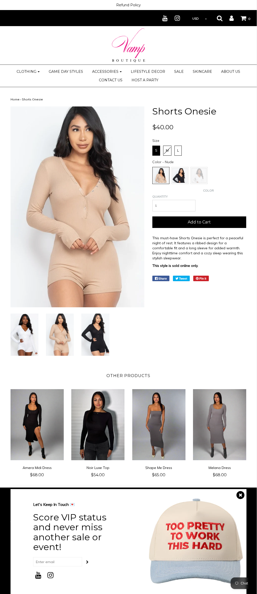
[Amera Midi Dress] (37, 424)
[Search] (216, 18)
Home (15, 99)
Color (208, 190)
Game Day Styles (66, 71)
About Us (230, 71)
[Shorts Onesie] (24, 334)
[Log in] (228, 18)
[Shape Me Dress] (159, 424)
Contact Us (110, 80)
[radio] (156, 151)
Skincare (202, 71)
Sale (179, 71)
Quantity (160, 196)
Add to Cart (199, 222)
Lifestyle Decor (148, 71)
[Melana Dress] (219, 424)
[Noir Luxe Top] (98, 424)
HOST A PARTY (145, 80)
